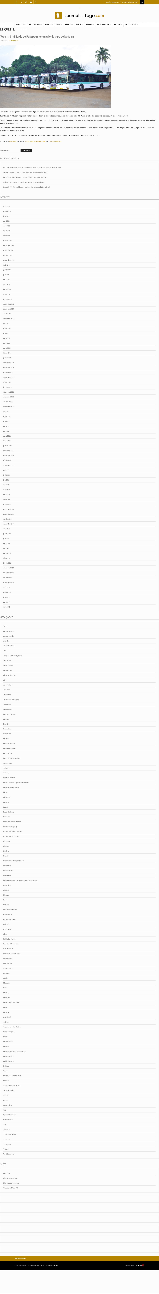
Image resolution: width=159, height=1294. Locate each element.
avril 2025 (6, 284)
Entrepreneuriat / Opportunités (13, 861)
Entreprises (7, 866)
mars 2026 (7, 231)
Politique (20, 25)
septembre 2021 (8, 465)
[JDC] (79, 15)
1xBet (5, 626)
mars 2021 (7, 494)
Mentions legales (20, 1258)
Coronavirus (7, 763)
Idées (5, 934)
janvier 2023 (7, 387)
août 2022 (6, 411)
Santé (78, 25)
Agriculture (7, 660)
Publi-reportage (8, 1056)
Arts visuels (7, 695)
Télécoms (6, 1129)
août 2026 (6, 206)
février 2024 (7, 353)
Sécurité (6, 1081)
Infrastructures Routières (11, 954)
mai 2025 (6, 280)
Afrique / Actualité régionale (12, 655)
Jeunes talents (8, 968)
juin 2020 (6, 538)
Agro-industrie (8, 670)
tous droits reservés (51, 1265)
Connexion (6, 1173)
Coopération (7, 753)
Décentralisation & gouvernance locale (16, 783)
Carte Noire (7, 734)
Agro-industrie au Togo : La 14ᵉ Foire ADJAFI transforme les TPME (25, 172)
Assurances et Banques (11, 699)
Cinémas (6, 739)
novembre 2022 (8, 397)
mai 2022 (6, 426)
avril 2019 (6, 607)
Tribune (5, 1149)
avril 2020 (6, 548)
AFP (4, 651)
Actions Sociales (8, 631)
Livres (5, 988)
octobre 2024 (7, 314)
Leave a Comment (55, 142)
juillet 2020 (7, 534)
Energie (5, 856)
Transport (6, 1139)
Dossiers (117, 25)
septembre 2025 (8, 260)
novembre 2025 (8, 250)
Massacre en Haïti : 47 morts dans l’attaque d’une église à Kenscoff (25, 177)
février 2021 (7, 499)
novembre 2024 (8, 309)
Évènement (7, 875)
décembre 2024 (8, 304)
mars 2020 (7, 553)
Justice (5, 978)
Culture (68, 25)
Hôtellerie (6, 924)
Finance (6, 890)
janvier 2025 (7, 299)
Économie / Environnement (12, 822)
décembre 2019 (8, 568)
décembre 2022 (8, 392)
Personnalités (103, 25)
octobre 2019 (7, 578)
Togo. (32, 141)
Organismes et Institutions (12, 1027)
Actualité (6, 641)
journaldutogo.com (37, 1265)
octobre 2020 (7, 519)
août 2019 (6, 587)
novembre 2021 (8, 455)
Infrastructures (8, 949)
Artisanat (6, 690)
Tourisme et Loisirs (9, 1134)
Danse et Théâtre (9, 778)
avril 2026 (6, 226)
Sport (58, 25)
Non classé (7, 1017)
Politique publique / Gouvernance (14, 1051)
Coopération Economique (11, 758)
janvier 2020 (7, 563)
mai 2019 (6, 602)
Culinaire (6, 768)
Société (48, 25)
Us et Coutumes (8, 1154)
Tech (4, 1125)
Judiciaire (6, 973)
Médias (5, 993)
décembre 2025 (8, 245)
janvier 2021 (7, 504)
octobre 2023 (7, 372)
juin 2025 (6, 275)
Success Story (8, 1120)
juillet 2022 (7, 416)
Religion (6, 1066)
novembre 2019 (8, 573)
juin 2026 (6, 216)
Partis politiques (8, 1032)
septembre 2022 (8, 407)
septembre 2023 (8, 377)
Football (6, 905)
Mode (5, 1007)
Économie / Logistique (10, 826)
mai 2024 (6, 338)
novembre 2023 (8, 367)
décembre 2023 (8, 363)
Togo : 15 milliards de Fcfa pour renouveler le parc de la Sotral (37, 36)
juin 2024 (6, 333)
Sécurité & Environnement (12, 1085)
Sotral (27, 141)
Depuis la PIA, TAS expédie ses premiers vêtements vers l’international (26, 187)
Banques (6, 719)
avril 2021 (6, 490)
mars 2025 (7, 289)
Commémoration (9, 743)
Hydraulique (7, 929)
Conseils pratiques (9, 748)
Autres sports (7, 709)
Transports (12, 141)
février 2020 (7, 558)
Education (6, 841)
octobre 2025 (7, 255)
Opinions (89, 25)
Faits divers (7, 885)
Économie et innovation (11, 836)
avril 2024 (6, 343)
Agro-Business (8, 665)
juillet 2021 (7, 475)
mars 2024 (7, 348)
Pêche (5, 1037)
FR (79, 8)
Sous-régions (7, 1105)
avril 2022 (6, 431)
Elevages (6, 846)
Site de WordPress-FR (10, 1188)
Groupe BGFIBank (9, 919)
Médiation (6, 997)
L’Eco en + (6, 983)
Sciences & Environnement (12, 1076)
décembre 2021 (8, 451)
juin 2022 (6, 421)
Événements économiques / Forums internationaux (20, 880)
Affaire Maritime (8, 646)
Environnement (8, 870)
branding (6, 724)
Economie (6, 817)
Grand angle (7, 914)
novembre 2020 (8, 514)
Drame (5, 807)
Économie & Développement (12, 831)
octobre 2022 (7, 402)
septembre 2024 (8, 319)
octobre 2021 (7, 460)
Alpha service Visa (9, 675)
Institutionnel (7, 958)
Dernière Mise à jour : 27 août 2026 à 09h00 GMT (121, 2)
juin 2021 (6, 480)
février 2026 (7, 236)
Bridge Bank (7, 729)
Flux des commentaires (11, 1183)
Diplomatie (6, 797)
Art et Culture (7, 685)
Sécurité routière (8, 1090)
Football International (10, 910)
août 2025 (6, 265)
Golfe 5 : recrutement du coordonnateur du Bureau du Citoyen (23, 182)
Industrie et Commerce (10, 944)
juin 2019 (6, 597)
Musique (6, 1012)
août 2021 (6, 470)
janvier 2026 (7, 240)
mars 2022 (7, 436)
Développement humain (11, 787)
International (131, 25)
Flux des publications (10, 1178)
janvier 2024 (7, 358)
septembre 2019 (8, 582)
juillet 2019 (7, 592)
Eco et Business (34, 25)
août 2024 (6, 324)
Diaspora (6, 792)
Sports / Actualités (9, 1115)
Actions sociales (8, 636)
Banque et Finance (9, 714)
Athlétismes (7, 704)
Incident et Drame (9, 939)
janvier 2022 (7, 446)
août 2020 (6, 529)
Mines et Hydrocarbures (11, 1002)
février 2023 (7, 382)
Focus (5, 900)
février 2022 (7, 441)
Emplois (6, 851)
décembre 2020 (8, 509)
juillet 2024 (7, 328)
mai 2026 (6, 221)
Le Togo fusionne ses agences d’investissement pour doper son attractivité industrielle (32, 167)
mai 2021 (6, 485)
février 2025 (7, 294)
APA (4, 680)
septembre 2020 (8, 524)
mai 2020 (6, 543)
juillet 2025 (7, 270)
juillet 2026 (7, 211)
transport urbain (39, 141)
